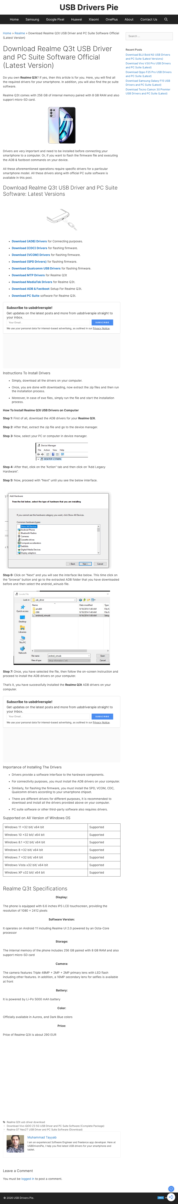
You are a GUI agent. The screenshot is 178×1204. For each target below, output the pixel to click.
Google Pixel (55, 19)
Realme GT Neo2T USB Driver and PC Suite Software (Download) (45, 1129)
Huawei (76, 19)
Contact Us (148, 19)
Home (14, 19)
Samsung (32, 19)
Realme (20, 33)
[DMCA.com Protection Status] (166, 1198)
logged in (27, 1179)
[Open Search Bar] (166, 19)
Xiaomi (94, 19)
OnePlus (112, 19)
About (129, 19)
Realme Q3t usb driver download (26, 1122)
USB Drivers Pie (89, 7)
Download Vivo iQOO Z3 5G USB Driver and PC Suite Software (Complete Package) (55, 1125)
